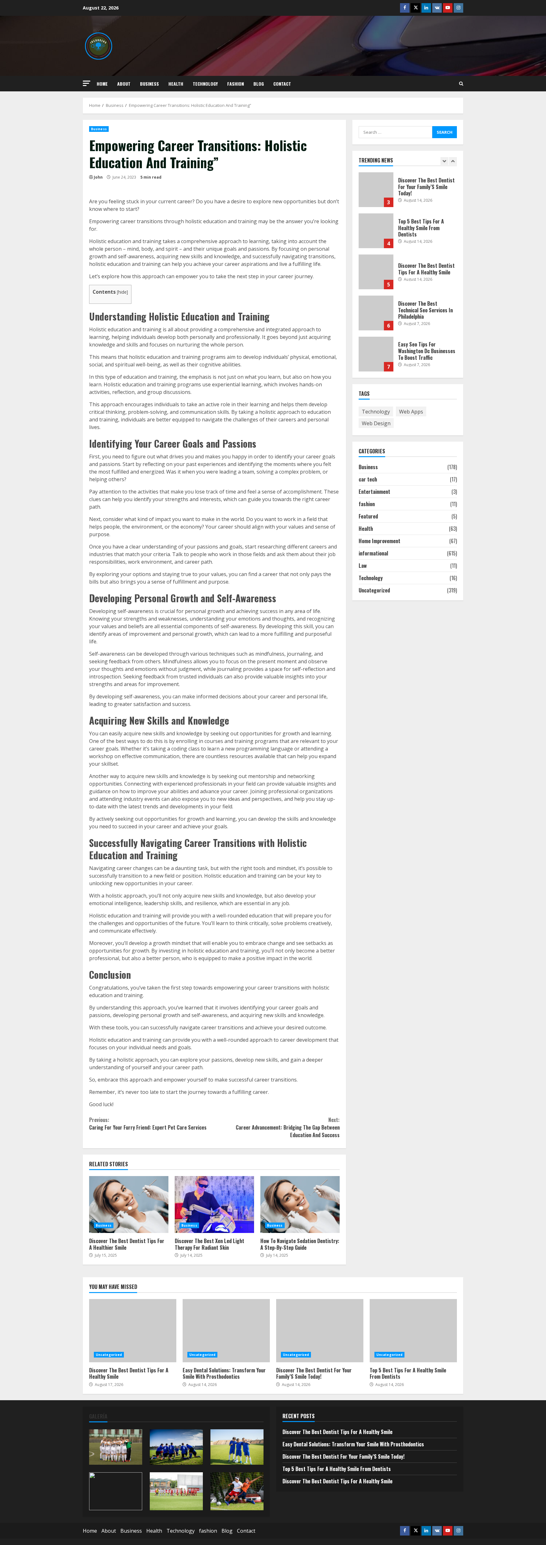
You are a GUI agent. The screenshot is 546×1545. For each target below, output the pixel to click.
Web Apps (411, 411)
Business (149, 83)
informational (373, 553)
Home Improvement (379, 541)
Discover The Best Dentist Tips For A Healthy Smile (376, 230)
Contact (282, 83)
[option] (407, 192)
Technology (205, 83)
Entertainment (374, 491)
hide (122, 292)
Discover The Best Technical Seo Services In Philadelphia (376, 271)
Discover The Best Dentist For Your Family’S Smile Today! (319, 1330)
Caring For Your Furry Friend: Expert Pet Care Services (148, 1123)
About (123, 83)
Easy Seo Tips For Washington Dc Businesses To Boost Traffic (376, 313)
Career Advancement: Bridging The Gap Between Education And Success (287, 1127)
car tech (368, 479)
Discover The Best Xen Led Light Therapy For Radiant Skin (214, 1204)
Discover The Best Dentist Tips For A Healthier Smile (128, 1204)
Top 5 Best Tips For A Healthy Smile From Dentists (376, 189)
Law (363, 565)
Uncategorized (374, 590)
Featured (368, 516)
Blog (258, 83)
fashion (235, 83)
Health (175, 83)
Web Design (376, 423)
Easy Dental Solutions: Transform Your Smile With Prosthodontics (226, 1330)
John (98, 177)
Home (102, 83)
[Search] (461, 83)
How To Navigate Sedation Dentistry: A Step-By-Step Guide (300, 1204)
